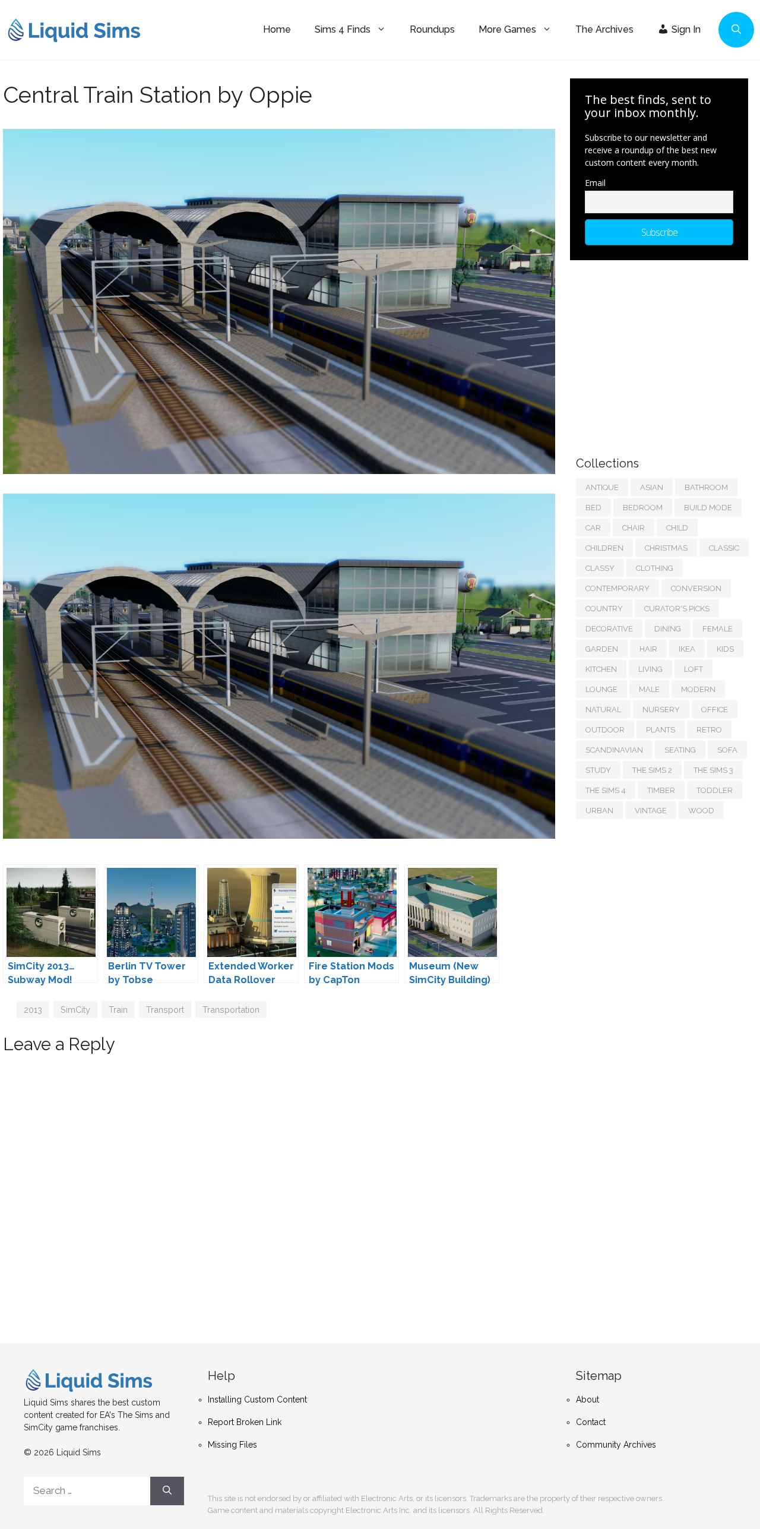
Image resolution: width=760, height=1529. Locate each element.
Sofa (727, 749)
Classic (724, 548)
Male (649, 689)
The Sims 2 (652, 770)
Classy (600, 568)
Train (118, 1009)
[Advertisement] (665, 352)
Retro (709, 729)
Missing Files (232, 1444)
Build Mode (708, 507)
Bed (593, 507)
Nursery (661, 709)
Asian (651, 487)
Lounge (601, 689)
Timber (661, 790)
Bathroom (706, 487)
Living (650, 669)
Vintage (651, 810)
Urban (599, 810)
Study (598, 770)
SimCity (75, 1009)
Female (717, 628)
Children (604, 548)
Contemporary (617, 588)
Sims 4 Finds (342, 29)
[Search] (167, 1491)
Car (593, 527)
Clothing (654, 568)
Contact (591, 1422)
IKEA (687, 649)
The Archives (604, 29)
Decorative (609, 628)
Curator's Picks (677, 608)
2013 (33, 1009)
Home (277, 29)
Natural (603, 709)
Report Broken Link (244, 1422)
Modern (698, 689)
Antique (602, 487)
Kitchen (601, 669)
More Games (507, 29)
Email (595, 182)
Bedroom (643, 507)
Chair (633, 527)
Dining (667, 628)
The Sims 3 (713, 770)
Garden (601, 649)
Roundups (432, 29)
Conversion (696, 588)
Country (604, 608)
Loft (693, 669)
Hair (648, 649)
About (587, 1399)
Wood (701, 810)
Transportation (230, 1009)
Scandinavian (614, 749)
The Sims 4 (605, 790)
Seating (680, 749)
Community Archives (616, 1444)
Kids (725, 649)
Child (677, 527)
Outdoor (605, 729)
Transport (165, 1009)
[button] (736, 30)
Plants (660, 729)
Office (714, 709)
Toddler (714, 790)
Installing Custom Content (257, 1399)
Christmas (666, 548)
